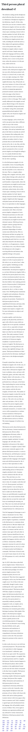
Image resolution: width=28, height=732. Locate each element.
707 (12, 720)
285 (20, 724)
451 (12, 722)
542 (20, 720)
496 (15, 726)
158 (7, 730)
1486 (3, 724)
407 (3, 728)
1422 (8, 722)
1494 (7, 728)
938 (12, 724)
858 (12, 726)
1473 (20, 726)
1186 (3, 720)
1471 (7, 726)
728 (15, 728)
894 (3, 726)
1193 (8, 720)
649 (24, 720)
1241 (11, 730)
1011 (16, 722)
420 (19, 728)
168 (24, 724)
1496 (16, 720)
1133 (24, 726)
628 (3, 730)
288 (12, 728)
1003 (3, 722)
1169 (24, 728)
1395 (16, 724)
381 (20, 722)
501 (8, 724)
